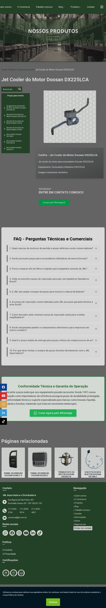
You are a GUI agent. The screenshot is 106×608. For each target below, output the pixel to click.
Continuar (53, 602)
